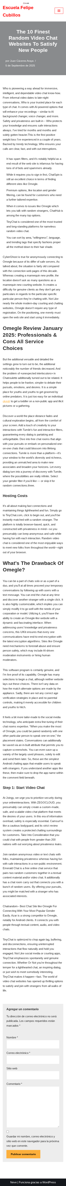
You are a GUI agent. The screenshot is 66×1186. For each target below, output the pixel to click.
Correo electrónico (18, 1052)
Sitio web (11, 1068)
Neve (13, 1182)
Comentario (14, 1083)
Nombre (12, 1037)
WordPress (49, 1182)
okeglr (6, 401)
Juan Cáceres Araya (22, 61)
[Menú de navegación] (59, 11)
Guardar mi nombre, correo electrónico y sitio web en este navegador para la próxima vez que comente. (32, 1141)
